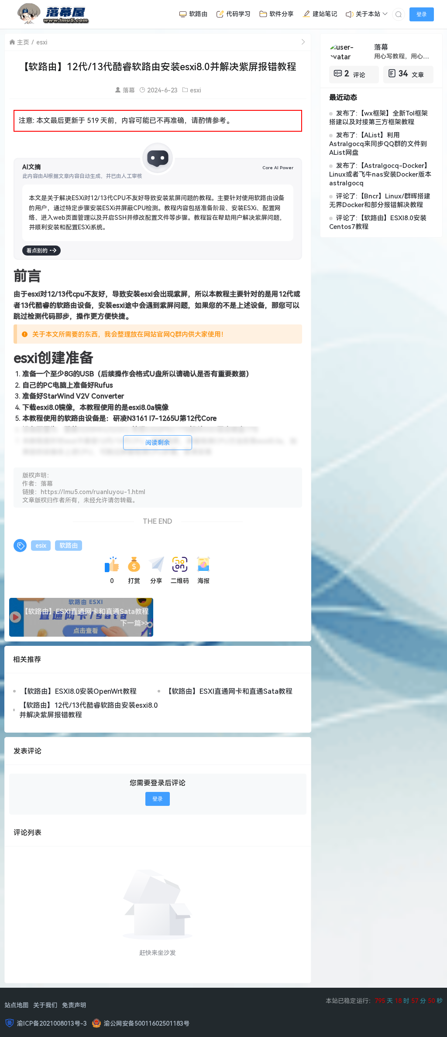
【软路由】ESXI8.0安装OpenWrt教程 (78, 691)
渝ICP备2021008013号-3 (52, 1023)
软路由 (68, 545)
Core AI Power (277, 167)
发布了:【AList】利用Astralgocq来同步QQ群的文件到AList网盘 (378, 143)
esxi (41, 42)
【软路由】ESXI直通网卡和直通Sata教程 (228, 691)
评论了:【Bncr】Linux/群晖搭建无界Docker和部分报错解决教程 (379, 200)
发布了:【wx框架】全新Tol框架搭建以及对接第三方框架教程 (378, 117)
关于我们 (45, 1005)
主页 (23, 42)
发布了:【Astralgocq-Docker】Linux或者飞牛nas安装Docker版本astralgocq (380, 174)
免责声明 (74, 1005)
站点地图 (16, 1005)
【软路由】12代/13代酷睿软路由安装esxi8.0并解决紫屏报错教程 (88, 710)
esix (40, 545)
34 (403, 73)
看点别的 (37, 250)
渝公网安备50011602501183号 (146, 1023)
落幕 (129, 90)
